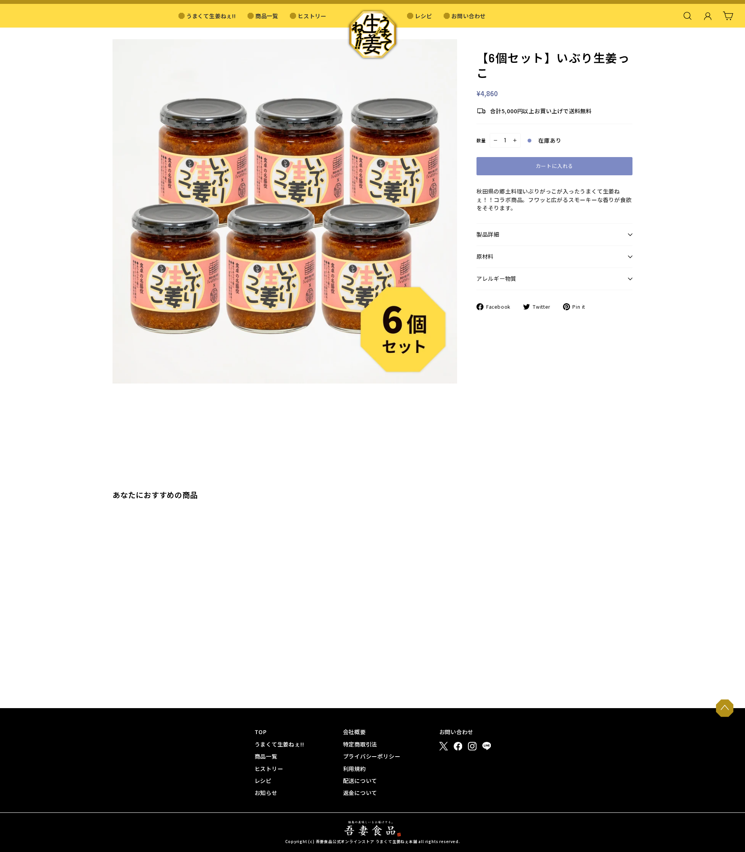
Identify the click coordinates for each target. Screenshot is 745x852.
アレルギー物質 (496, 278)
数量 (481, 140)
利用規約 (354, 768)
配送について (360, 780)
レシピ (423, 16)
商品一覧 (266, 16)
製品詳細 (487, 234)
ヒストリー (312, 16)
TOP (261, 732)
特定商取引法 (360, 744)
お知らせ (266, 792)
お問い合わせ (468, 16)
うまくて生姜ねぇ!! (211, 16)
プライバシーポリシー (371, 756)
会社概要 (354, 732)
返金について (360, 792)
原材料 (485, 256)
